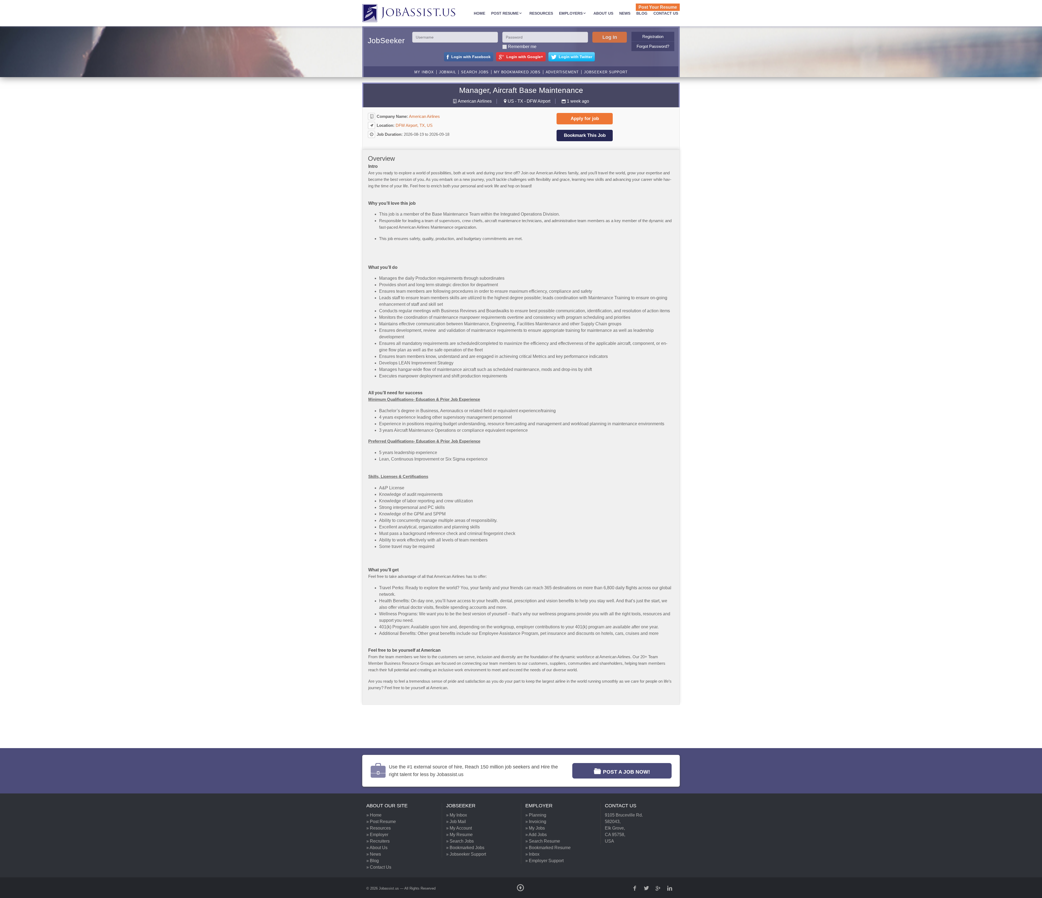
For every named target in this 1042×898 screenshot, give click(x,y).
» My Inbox (456, 815)
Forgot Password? (653, 46)
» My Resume (459, 834)
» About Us (376, 847)
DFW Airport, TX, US (414, 125)
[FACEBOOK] (635, 888)
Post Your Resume (657, 7)
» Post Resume (381, 821)
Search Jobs (475, 72)
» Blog (372, 860)
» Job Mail (456, 821)
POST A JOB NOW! (626, 772)
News (624, 13)
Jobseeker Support (606, 72)
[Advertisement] (517, 726)
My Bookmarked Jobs (517, 72)
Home (479, 13)
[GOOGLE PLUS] (658, 888)
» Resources (378, 828)
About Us (603, 13)
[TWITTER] (647, 888)
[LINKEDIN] (670, 888)
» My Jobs (535, 828)
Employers (571, 13)
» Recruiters (378, 841)
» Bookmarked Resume (548, 847)
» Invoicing (535, 821)
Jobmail (447, 72)
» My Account (459, 828)
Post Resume (505, 13)
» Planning (535, 815)
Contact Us (665, 13)
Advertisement (562, 72)
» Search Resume (542, 841)
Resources (541, 13)
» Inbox (532, 854)
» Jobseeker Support (466, 854)
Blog (641, 13)
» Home (374, 815)
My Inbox (424, 72)
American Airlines (475, 101)
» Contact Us (378, 867)
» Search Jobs (460, 841)
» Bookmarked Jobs (465, 847)
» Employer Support (544, 860)
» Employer (377, 834)
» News (373, 854)
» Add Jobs (536, 834)
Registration (652, 36)
